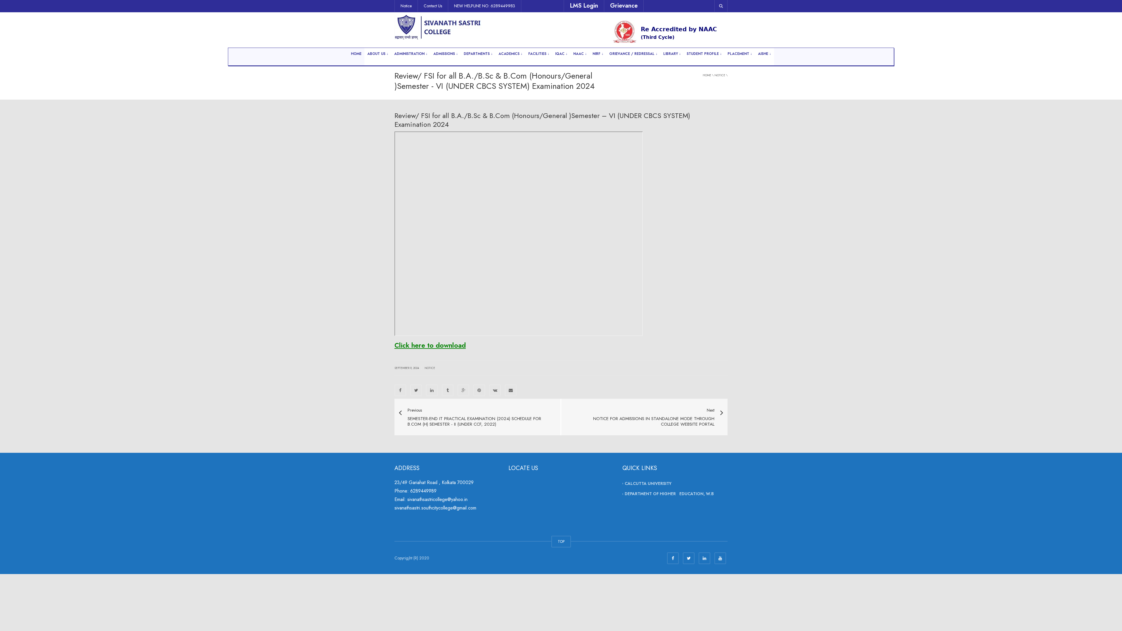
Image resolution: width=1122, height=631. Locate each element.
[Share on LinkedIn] (432, 390)
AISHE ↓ (764, 53)
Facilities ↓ (538, 53)
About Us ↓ (377, 53)
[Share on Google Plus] (463, 390)
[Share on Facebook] (400, 390)
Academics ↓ (510, 53)
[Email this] (511, 390)
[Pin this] (479, 390)
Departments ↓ (478, 53)
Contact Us (433, 6)
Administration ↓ (410, 53)
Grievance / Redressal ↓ (633, 53)
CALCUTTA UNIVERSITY (648, 483)
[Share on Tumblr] (447, 390)
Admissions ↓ (445, 53)
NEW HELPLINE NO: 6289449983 (484, 6)
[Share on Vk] (495, 390)
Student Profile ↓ (704, 53)
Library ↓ (672, 53)
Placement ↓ (740, 53)
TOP (561, 541)
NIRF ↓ (598, 53)
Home (356, 53)
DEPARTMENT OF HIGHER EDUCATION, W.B (669, 494)
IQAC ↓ (561, 53)
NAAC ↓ (580, 53)
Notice (406, 6)
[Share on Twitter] (416, 390)
